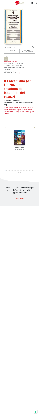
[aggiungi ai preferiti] (33, 47)
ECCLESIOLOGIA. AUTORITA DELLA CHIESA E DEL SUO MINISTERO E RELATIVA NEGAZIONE (18, 109)
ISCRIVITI (19, 198)
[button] (12, 73)
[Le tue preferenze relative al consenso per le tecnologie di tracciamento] (35, 411)
